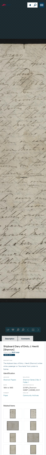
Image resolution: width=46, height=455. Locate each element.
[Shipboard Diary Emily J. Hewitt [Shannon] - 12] (12, 438)
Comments (25, 338)
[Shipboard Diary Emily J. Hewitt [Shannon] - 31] (12, 414)
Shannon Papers (9, 379)
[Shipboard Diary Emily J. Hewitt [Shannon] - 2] (12, 426)
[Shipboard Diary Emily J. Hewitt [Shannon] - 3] (33, 426)
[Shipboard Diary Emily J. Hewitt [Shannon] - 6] (33, 450)
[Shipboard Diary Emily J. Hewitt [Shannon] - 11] (33, 438)
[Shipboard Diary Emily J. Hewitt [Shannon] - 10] (12, 450)
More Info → (9, 355)
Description (9, 338)
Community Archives (31, 395)
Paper (5, 395)
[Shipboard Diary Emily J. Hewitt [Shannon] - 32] (33, 414)
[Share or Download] (7, 329)
